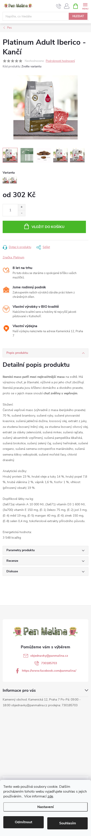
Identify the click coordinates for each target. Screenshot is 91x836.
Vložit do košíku (48, 226)
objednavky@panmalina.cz (49, 656)
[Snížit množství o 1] (21, 213)
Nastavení (45, 806)
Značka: (13, 258)
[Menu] (85, 6)
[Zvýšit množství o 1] (21, 207)
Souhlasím (67, 823)
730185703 (49, 663)
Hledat (78, 16)
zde (50, 796)
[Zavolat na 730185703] (58, 6)
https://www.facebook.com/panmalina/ (49, 671)
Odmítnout (23, 822)
